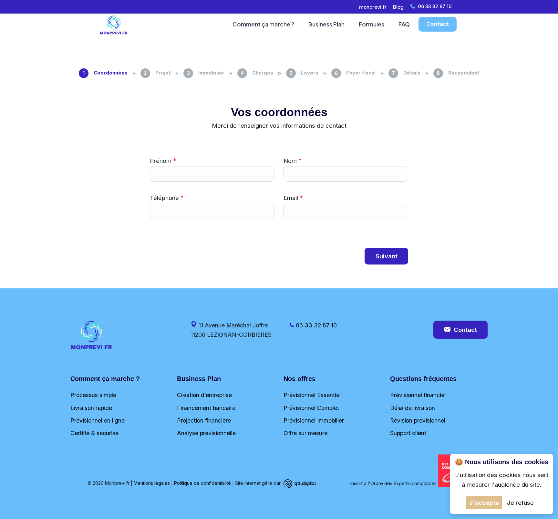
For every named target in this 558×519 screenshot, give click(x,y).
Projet (157, 73)
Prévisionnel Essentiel (312, 395)
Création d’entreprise (204, 395)
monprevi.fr (373, 7)
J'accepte (484, 502)
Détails (406, 73)
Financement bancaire (206, 407)
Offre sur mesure (305, 433)
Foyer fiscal (355, 73)
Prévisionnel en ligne (97, 420)
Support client (408, 433)
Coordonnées (105, 73)
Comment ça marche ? (263, 24)
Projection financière (204, 420)
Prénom (160, 160)
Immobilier (205, 73)
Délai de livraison (412, 407)
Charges (257, 73)
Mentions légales (152, 483)
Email (291, 197)
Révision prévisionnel (417, 420)
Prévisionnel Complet (311, 407)
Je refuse (520, 502)
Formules (371, 24)
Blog (398, 7)
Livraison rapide (91, 407)
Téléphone (164, 197)
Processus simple (93, 395)
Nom (290, 160)
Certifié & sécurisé (94, 433)
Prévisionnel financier (418, 395)
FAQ (404, 24)
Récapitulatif (458, 73)
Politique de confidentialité (202, 483)
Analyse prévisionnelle (206, 433)
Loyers (303, 73)
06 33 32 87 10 (435, 6)
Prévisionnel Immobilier (314, 420)
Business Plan (326, 24)
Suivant (387, 256)
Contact (437, 23)
